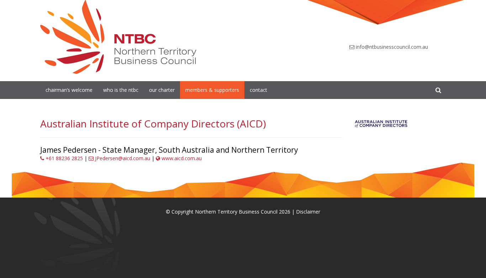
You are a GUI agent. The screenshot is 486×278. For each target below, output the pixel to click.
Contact (258, 89)
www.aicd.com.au (181, 158)
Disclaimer (308, 211)
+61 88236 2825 (63, 158)
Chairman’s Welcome (69, 89)
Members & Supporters (212, 89)
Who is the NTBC (120, 89)
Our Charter (162, 89)
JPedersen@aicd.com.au (122, 158)
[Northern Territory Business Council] (118, 37)
